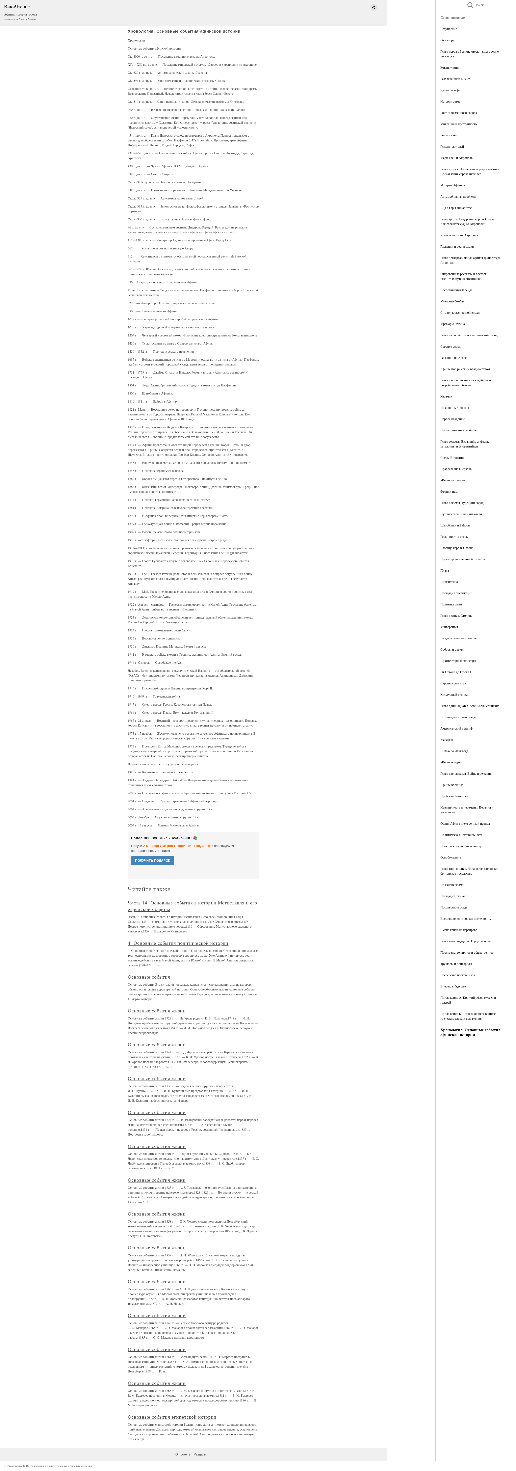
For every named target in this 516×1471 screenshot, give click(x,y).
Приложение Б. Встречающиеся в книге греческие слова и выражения (49, 1466)
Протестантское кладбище (458, 430)
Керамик (446, 396)
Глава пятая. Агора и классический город (468, 335)
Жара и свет (448, 135)
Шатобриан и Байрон (455, 525)
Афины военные (451, 785)
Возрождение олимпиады (458, 717)
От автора (447, 40)
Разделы (200, 1454)
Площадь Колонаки (453, 896)
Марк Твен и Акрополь (456, 158)
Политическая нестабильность (461, 835)
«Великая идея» (451, 762)
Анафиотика (449, 581)
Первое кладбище (452, 419)
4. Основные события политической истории (178, 943)
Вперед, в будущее (453, 986)
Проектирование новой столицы (463, 559)
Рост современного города (458, 112)
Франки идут (449, 491)
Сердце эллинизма (453, 683)
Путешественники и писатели (461, 514)
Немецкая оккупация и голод (460, 846)
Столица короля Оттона (456, 548)
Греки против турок (454, 536)
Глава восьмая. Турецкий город (462, 502)
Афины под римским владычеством (465, 369)
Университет (449, 627)
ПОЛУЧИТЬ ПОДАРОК (152, 860)
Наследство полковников (457, 975)
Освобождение (450, 857)
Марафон (446, 739)
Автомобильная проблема (458, 196)
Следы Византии (452, 457)
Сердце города (450, 346)
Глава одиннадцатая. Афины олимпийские (469, 706)
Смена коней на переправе (458, 930)
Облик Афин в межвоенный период (465, 823)
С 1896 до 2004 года (454, 751)
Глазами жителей (452, 146)
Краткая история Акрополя (459, 235)
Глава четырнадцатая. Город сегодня (465, 941)
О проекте (182, 1454)
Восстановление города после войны (466, 918)
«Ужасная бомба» (452, 301)
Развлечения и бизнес (455, 79)
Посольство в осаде (453, 907)
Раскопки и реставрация (457, 246)
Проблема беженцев (454, 796)
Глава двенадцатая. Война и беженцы (466, 773)
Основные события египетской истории (172, 1417)
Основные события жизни (157, 1010)
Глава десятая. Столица (456, 615)
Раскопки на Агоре (453, 357)
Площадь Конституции (456, 593)
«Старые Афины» (452, 185)
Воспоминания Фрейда (456, 290)
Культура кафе (450, 90)
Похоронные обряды (454, 407)
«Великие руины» (452, 480)
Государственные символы (458, 638)
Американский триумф (456, 728)
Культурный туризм (454, 694)
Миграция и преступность (458, 124)
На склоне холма (451, 884)
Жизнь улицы (449, 67)
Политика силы (451, 604)
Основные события (149, 977)
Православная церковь (455, 469)
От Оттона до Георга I (455, 672)
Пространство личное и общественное (466, 952)
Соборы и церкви (452, 649)
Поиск (475, 5)
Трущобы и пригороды (456, 963)
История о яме (450, 101)
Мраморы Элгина (452, 324)
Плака (444, 570)
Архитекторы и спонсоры (458, 660)
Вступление (448, 29)
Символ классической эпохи (460, 312)
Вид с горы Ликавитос (456, 208)
